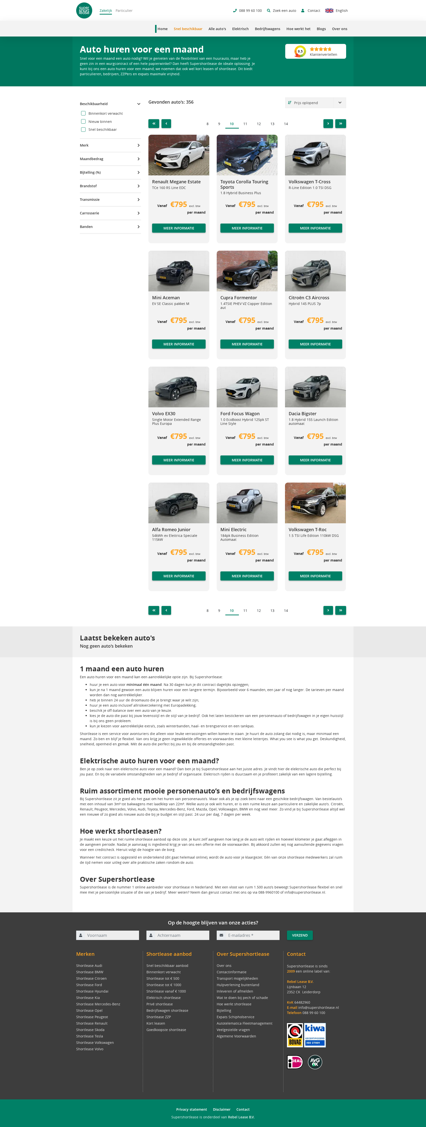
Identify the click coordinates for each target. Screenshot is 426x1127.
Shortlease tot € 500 (162, 978)
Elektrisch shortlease (163, 997)
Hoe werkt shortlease (234, 1004)
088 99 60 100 (313, 1012)
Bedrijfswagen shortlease (167, 1010)
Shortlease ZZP (158, 1016)
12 (259, 123)
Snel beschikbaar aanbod (167, 965)
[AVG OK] (315, 1061)
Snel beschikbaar (188, 28)
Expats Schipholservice (235, 1016)
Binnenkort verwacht (163, 972)
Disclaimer (222, 1109)
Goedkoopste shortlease (166, 1029)
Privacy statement (191, 1109)
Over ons (339, 28)
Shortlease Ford (89, 984)
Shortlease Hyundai (92, 991)
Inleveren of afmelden (235, 991)
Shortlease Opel (89, 1010)
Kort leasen (155, 1023)
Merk (84, 145)
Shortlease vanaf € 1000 (166, 991)
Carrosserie (89, 213)
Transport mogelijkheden (237, 978)
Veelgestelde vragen (233, 1029)
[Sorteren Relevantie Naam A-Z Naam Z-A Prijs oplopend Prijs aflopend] (315, 102)
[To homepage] (84, 10)
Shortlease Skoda (90, 1029)
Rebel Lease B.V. (241, 1117)
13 (272, 123)
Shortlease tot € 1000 (163, 984)
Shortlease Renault (91, 1023)
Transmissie (90, 199)
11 (245, 123)
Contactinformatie (232, 972)
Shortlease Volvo (89, 1049)
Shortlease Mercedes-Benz (98, 1004)
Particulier (124, 10)
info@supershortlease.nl (318, 1007)
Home (163, 28)
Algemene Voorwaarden (236, 1036)
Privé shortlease (159, 1004)
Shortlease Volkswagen (95, 1042)
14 (286, 123)
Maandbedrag (91, 158)
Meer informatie (178, 228)
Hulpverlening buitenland (238, 984)
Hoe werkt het (298, 28)
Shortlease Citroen (91, 978)
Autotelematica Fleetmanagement (244, 1023)
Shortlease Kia (88, 997)
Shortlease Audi (89, 965)
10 (232, 123)
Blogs (321, 28)
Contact (243, 1109)
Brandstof (88, 186)
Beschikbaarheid (94, 103)
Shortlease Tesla (89, 1036)
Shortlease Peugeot (92, 1016)
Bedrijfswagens (267, 28)
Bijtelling (224, 1010)
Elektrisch (240, 28)
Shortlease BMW (89, 972)
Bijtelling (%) (90, 172)
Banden (86, 226)
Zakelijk (106, 10)
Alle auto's (217, 28)
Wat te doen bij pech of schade (242, 997)
